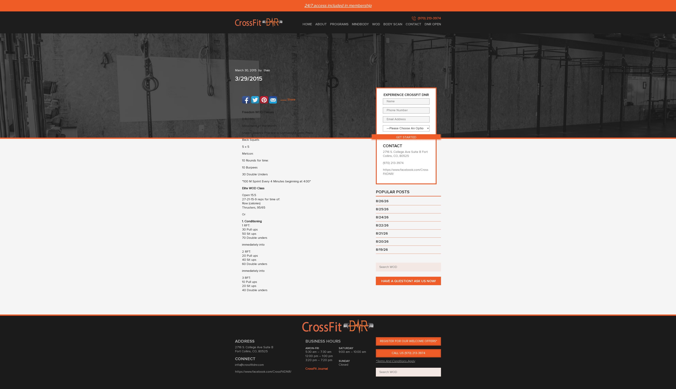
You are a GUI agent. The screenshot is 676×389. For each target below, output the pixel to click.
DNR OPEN (433, 24)
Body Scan (392, 24)
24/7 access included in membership (338, 6)
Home (307, 24)
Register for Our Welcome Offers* (408, 341)
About (321, 24)
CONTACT (413, 24)
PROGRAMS (339, 24)
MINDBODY (360, 24)
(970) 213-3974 (429, 18)
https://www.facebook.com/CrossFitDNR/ (263, 371)
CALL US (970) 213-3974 (408, 353)
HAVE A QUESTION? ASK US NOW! (408, 281)
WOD (376, 24)
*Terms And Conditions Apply (395, 361)
